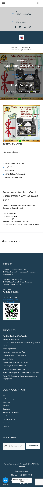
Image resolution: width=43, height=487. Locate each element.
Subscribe (33, 446)
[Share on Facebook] (11, 85)
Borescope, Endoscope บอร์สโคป (14, 352)
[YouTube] (25, 27)
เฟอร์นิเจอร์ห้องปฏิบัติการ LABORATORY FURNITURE (21, 372)
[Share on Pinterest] (31, 85)
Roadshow (6, 402)
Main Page (14, 47)
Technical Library (8, 399)
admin (23, 61)
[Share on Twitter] (16, 85)
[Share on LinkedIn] (27, 85)
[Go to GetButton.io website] (5, 484)
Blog (4, 395)
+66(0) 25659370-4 (23, 14)
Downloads (6, 409)
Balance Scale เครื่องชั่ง (11, 339)
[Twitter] (20, 27)
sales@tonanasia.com (10, 300)
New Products (7, 416)
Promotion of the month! (11, 412)
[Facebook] (15, 27)
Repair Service (8, 423)
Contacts (6, 426)
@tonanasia (10, 302)
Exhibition (6, 406)
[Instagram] (30, 27)
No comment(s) (30, 74)
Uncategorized (25, 47)
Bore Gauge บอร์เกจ (9, 349)
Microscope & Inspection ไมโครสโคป (15, 362)
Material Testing (8, 359)
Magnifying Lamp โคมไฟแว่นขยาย (14, 355)
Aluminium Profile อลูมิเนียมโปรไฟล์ (15, 336)
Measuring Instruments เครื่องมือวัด (14, 366)
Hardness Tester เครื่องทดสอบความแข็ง (16, 369)
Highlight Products (9, 419)
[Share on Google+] (21, 85)
